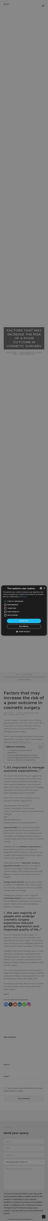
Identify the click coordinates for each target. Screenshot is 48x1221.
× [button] (44, 588)
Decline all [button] (24, 626)
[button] (24, 631)
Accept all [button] (24, 621)
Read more (23, 597)
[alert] (24, 610)
